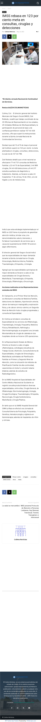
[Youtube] (29, 708)
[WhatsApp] (14, 36)
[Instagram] (17, 708)
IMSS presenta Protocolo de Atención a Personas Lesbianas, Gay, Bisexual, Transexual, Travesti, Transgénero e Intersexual (30, 511)
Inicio (3, 8)
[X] (9, 36)
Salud (9, 8)
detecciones (6, 479)
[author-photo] (20, 536)
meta (19, 479)
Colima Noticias (10, 31)
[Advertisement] (20, 81)
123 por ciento (16, 477)
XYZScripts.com (31, 721)
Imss (14, 479)
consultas (33, 477)
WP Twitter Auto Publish (12, 721)
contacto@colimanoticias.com (24, 702)
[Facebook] (4, 36)
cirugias (25, 477)
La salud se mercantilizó (11, 506)
